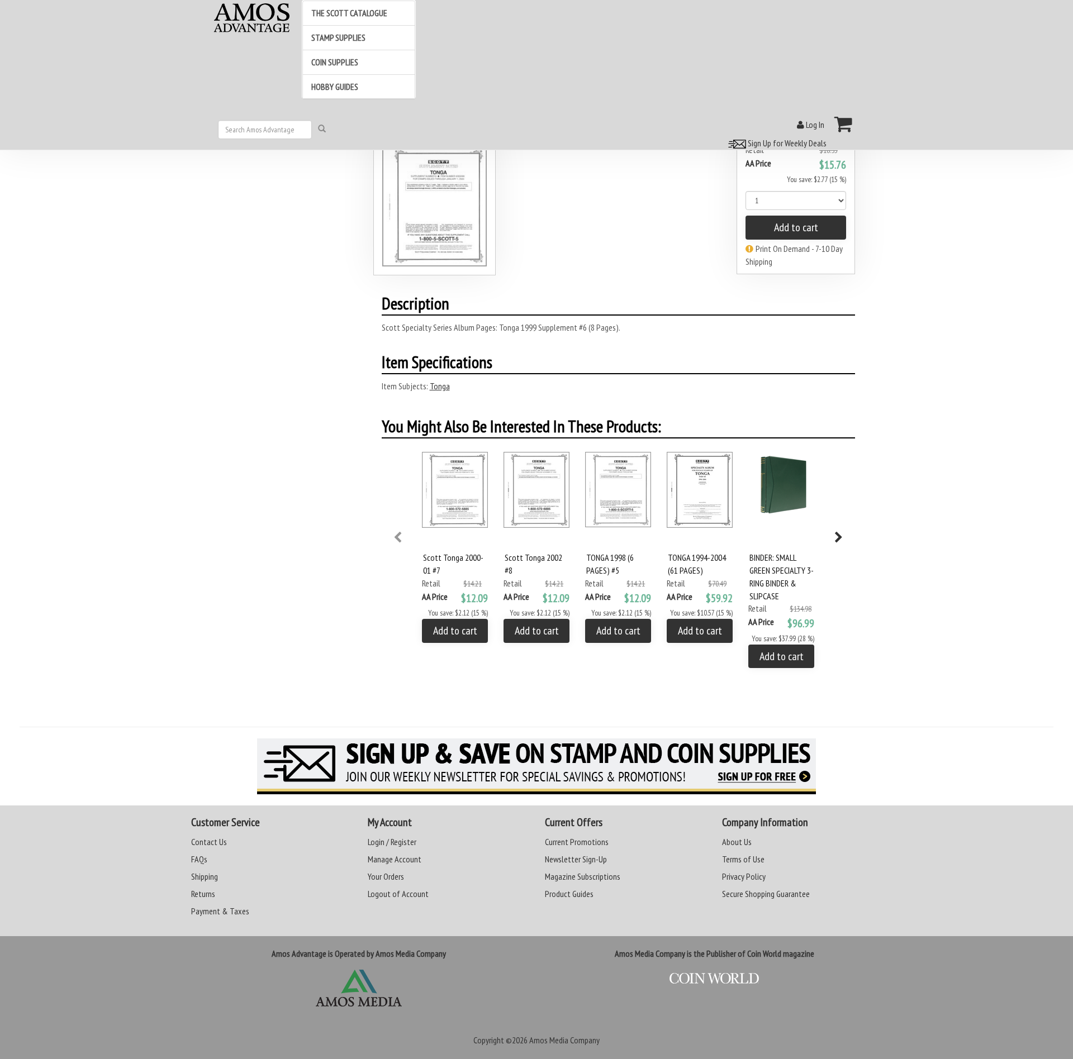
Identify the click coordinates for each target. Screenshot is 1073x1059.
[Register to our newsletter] (536, 766)
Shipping (204, 876)
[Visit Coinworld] (714, 978)
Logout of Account (398, 893)
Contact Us (209, 841)
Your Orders (386, 876)
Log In (814, 124)
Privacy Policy (744, 876)
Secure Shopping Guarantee (766, 893)
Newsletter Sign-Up (576, 859)
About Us (737, 841)
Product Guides (569, 893)
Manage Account (394, 859)
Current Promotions (577, 841)
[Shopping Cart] (843, 124)
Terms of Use (743, 859)
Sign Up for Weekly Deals (786, 143)
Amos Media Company (564, 1040)
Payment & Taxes (220, 911)
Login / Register (392, 841)
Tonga (440, 386)
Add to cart (796, 227)
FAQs (199, 859)
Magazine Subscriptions (582, 876)
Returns (203, 893)
